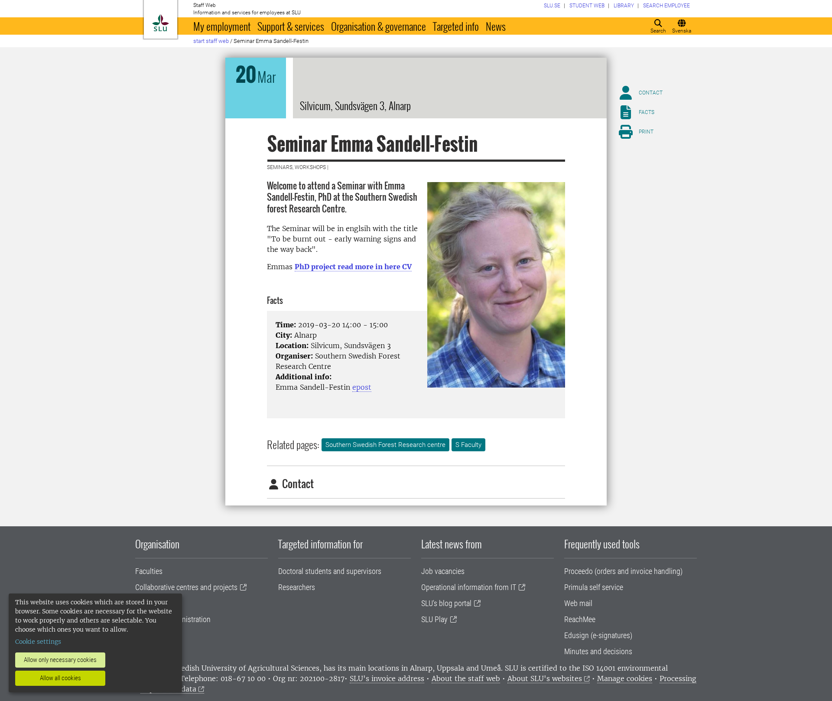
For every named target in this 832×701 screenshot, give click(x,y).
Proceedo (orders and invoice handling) (623, 571)
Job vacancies (443, 571)
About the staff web (466, 678)
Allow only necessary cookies (60, 660)
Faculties (148, 571)
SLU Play (434, 619)
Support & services (290, 26)
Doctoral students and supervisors (329, 571)
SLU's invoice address (387, 678)
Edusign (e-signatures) (598, 635)
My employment (221, 26)
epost (361, 387)
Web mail (578, 603)
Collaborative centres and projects (186, 587)
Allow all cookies (60, 678)
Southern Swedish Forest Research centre (385, 445)
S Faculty (468, 445)
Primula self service (593, 587)
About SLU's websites (544, 678)
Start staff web (211, 41)
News (496, 26)
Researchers (296, 587)
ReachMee (579, 619)
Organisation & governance (378, 26)
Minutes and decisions (598, 651)
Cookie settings (38, 642)
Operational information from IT (468, 587)
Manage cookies (624, 678)
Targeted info (456, 26)
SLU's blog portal (446, 603)
